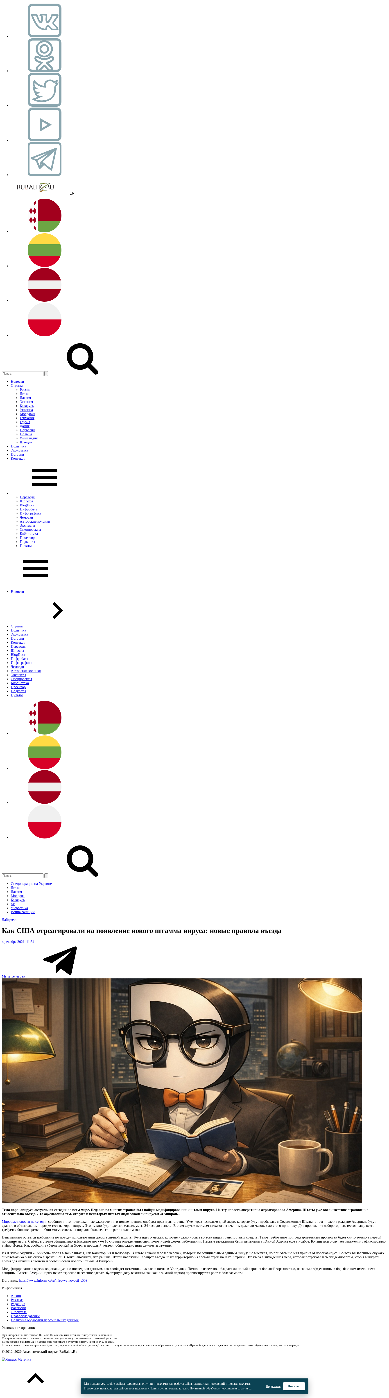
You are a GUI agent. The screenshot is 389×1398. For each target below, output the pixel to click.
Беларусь (27, 406)
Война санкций (23, 912)
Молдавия (27, 414)
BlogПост (27, 505)
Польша (26, 434)
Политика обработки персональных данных (45, 1320)
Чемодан (26, 517)
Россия (25, 389)
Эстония (26, 402)
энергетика (19, 908)
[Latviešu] (44, 300)
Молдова (18, 896)
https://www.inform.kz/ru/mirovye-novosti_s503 (53, 1280)
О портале (19, 1312)
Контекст (18, 458)
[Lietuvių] (44, 266)
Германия (27, 418)
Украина (26, 410)
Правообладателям (25, 1316)
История (17, 454)
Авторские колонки (35, 521)
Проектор (27, 537)
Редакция (18, 1304)
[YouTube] (44, 140)
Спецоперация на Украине (31, 884)
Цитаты (26, 546)
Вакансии (18, 1308)
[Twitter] (44, 105)
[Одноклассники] (44, 71)
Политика (18, 446)
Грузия (25, 422)
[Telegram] (44, 175)
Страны (17, 385)
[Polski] (44, 335)
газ (13, 904)
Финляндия (29, 438)
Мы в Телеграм (14, 976)
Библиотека (29, 533)
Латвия (25, 398)
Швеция (26, 442)
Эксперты (27, 525)
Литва (24, 394)
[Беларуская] (44, 231)
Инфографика (30, 513)
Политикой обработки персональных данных (220, 1388)
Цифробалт (28, 509)
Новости (17, 381)
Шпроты (26, 501)
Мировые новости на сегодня (24, 1221)
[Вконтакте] (44, 36)
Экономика (19, 450)
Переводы (27, 497)
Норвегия (27, 430)
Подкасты (27, 542)
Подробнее (273, 1386)
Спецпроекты (30, 529)
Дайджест (9, 920)
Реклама (17, 1300)
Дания (24, 426)
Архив (16, 1296)
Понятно (294, 1386)
